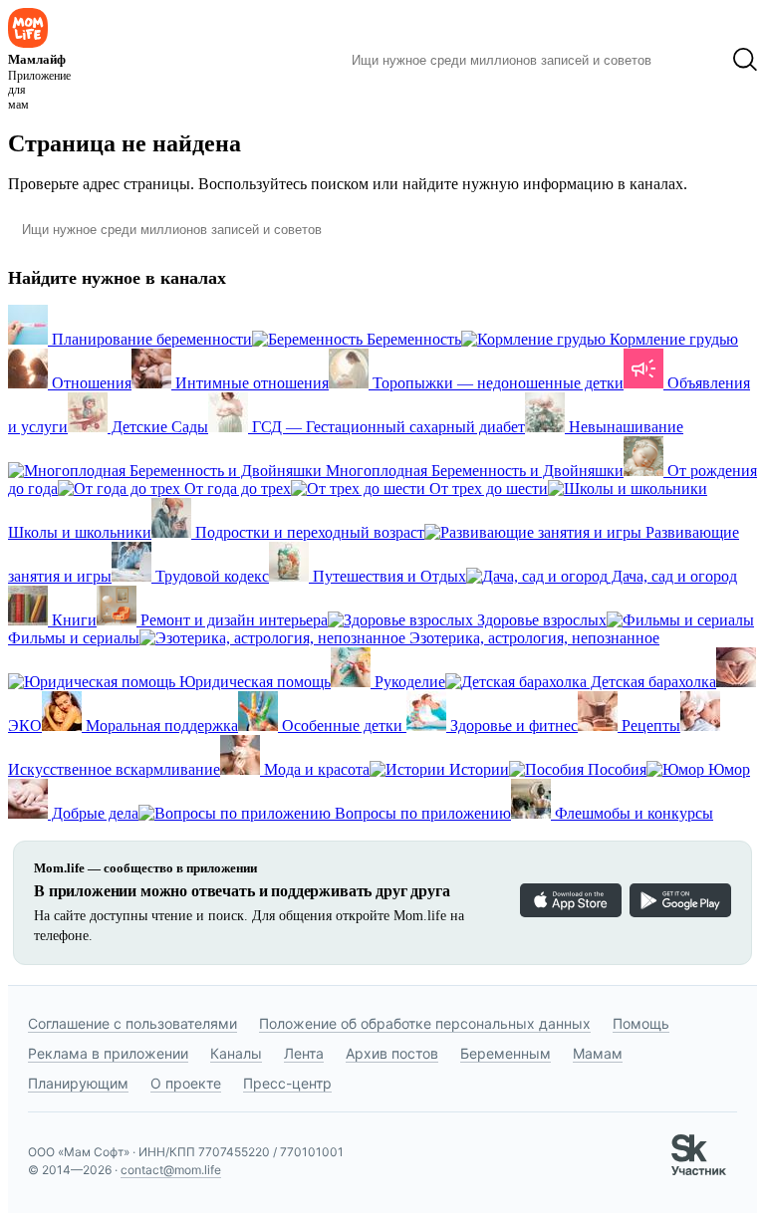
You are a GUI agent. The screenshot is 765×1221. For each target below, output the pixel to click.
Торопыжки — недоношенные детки (496, 382)
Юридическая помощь (253, 681)
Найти (691, 60)
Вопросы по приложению (421, 813)
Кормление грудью (672, 339)
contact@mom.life (171, 1169)
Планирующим (78, 1083)
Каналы (236, 1053)
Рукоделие (408, 681)
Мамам (598, 1053)
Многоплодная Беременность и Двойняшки (473, 470)
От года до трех (235, 488)
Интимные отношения (250, 382)
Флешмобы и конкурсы (632, 813)
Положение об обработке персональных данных (425, 1023)
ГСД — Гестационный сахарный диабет (386, 426)
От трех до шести (486, 488)
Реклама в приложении (108, 1053)
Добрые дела (93, 813)
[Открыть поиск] (745, 60)
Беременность (412, 339)
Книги (72, 619)
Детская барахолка (651, 681)
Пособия (615, 769)
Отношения (89, 382)
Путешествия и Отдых (387, 576)
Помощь (641, 1023)
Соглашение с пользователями (132, 1023)
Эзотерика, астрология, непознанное (532, 637)
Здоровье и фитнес (512, 725)
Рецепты (649, 725)
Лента (304, 1053)
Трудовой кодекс (210, 576)
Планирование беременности (150, 339)
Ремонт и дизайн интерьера (232, 619)
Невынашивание (624, 426)
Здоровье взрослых (540, 619)
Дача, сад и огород (672, 576)
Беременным (505, 1053)
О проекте (185, 1083)
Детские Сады (158, 426)
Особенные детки (342, 725)
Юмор (727, 769)
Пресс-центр (287, 1083)
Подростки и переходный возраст (307, 532)
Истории (477, 769)
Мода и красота (315, 769)
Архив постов (392, 1053)
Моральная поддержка (160, 725)
